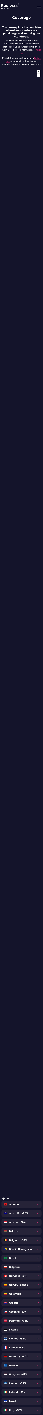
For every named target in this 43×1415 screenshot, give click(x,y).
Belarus (13, 1231)
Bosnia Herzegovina (21, 1249)
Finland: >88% (17, 1338)
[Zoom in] (38, 71)
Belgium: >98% (18, 1240)
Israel (12, 1401)
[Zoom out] (38, 75)
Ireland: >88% (17, 1392)
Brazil (12, 1258)
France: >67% (17, 1347)
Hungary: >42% (18, 1374)
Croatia (14, 1302)
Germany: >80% (18, 1356)
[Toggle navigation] (39, 6)
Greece (13, 1365)
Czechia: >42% (17, 1311)
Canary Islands (18, 1285)
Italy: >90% (15, 1410)
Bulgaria (14, 1267)
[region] (21, 635)
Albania (14, 1204)
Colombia (15, 1294)
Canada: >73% (18, 1276)
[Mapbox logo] (7, 1198)
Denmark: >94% (18, 1320)
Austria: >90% (17, 1222)
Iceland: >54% (17, 1383)
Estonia (13, 1329)
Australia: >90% (18, 1213)
